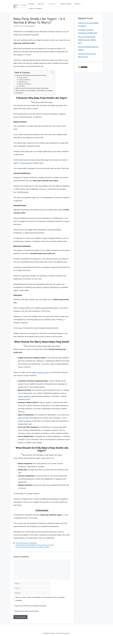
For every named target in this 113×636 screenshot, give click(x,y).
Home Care (41, 4)
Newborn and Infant (65, 4)
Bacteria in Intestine (25, 84)
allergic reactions (24, 396)
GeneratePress (66, 633)
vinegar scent (25, 163)
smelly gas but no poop (40, 372)
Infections (22, 86)
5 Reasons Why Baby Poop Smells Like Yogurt (31, 75)
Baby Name (31, 4)
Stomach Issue (23, 82)
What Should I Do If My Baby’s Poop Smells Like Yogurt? (35, 90)
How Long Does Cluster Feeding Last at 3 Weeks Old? (87, 40)
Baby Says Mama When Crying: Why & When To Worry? (33, 547)
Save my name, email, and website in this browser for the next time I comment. (40, 598)
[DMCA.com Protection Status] (82, 67)
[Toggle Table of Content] (52, 72)
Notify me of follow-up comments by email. (30, 606)
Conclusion (19, 93)
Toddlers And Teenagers (35, 8)
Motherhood (52, 4)
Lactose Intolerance (25, 79)
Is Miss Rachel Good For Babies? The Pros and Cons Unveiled (35, 545)
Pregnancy (77, 4)
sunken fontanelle (24, 421)
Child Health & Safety (22, 543)
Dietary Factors (23, 77)
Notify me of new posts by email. (27, 611)
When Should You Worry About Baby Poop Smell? (32, 88)
